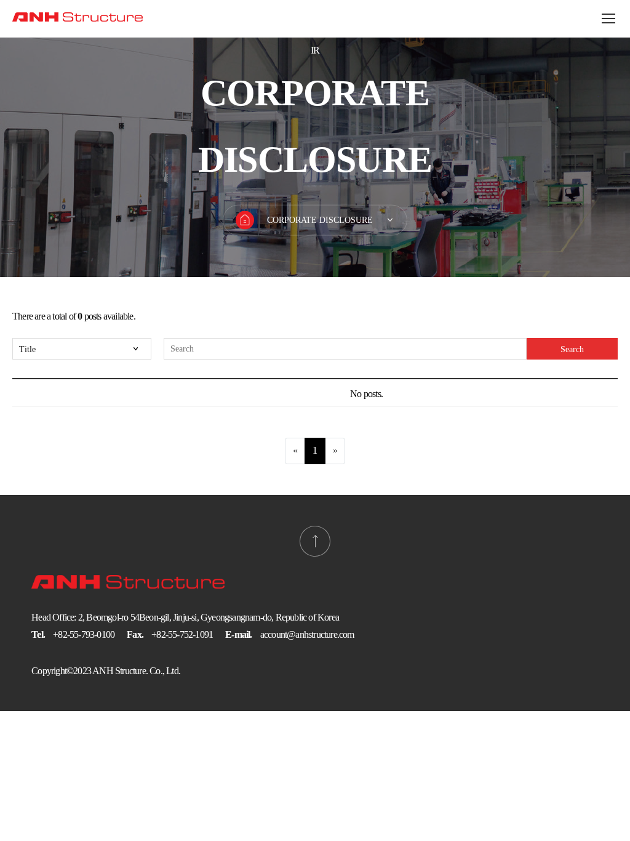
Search (572, 349)
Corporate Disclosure (320, 220)
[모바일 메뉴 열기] (608, 18)
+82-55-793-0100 (83, 634)
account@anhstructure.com (307, 634)
